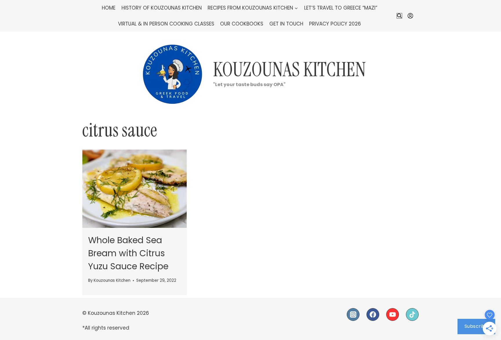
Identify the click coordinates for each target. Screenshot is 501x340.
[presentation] (134, 189)
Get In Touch (286, 23)
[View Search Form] (399, 16)
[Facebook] (372, 314)
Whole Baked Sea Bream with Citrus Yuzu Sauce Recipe (128, 253)
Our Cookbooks (241, 23)
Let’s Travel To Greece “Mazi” (340, 7)
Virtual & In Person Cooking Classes (166, 23)
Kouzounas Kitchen (112, 280)
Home (108, 7)
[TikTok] (412, 314)
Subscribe (476, 326)
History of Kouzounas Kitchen (161, 7)
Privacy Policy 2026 (335, 23)
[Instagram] (353, 314)
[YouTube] (392, 314)
